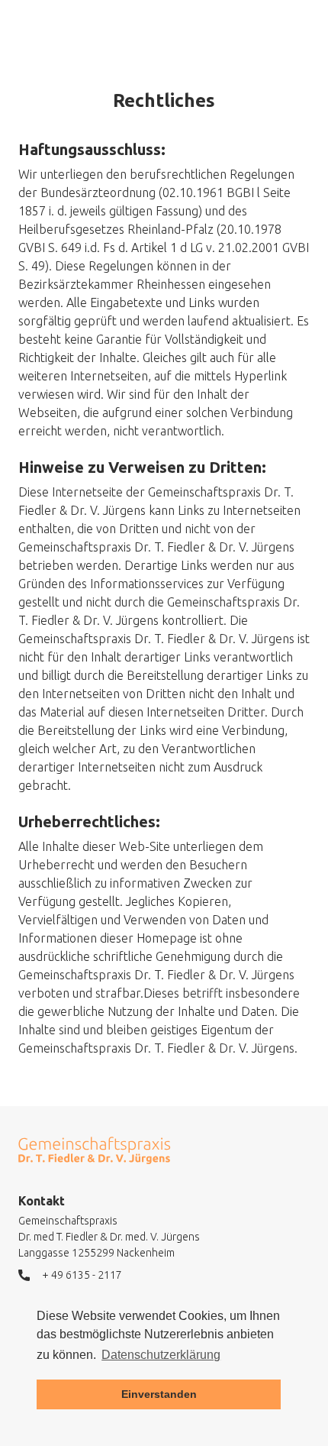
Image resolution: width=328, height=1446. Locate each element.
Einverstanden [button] (159, 1394)
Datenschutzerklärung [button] (160, 1354)
